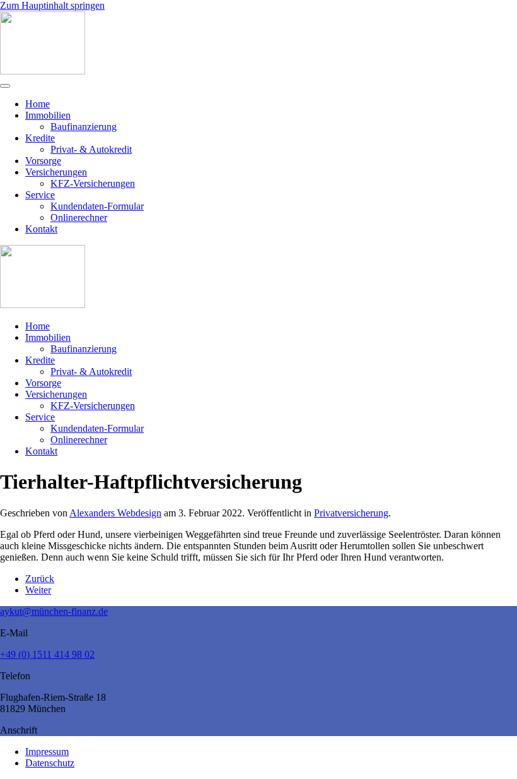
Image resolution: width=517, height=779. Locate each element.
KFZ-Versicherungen (92, 183)
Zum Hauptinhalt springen (52, 5)
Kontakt (41, 228)
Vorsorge (43, 160)
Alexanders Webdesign (115, 513)
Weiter (38, 590)
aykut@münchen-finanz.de (54, 611)
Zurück (39, 578)
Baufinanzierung (83, 126)
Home (37, 103)
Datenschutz (49, 763)
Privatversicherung (351, 513)
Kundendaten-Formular (97, 206)
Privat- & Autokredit (91, 149)
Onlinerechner (78, 217)
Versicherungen (56, 172)
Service (40, 194)
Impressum (47, 751)
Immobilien (48, 115)
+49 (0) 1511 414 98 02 (47, 654)
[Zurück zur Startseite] (42, 71)
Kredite (40, 138)
